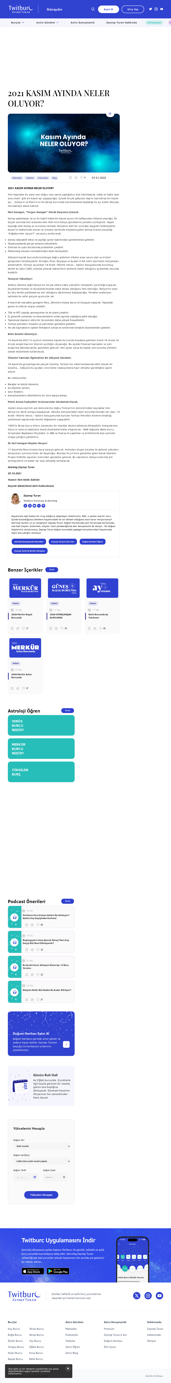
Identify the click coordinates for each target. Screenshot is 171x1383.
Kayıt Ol (108, 9)
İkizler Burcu (15, 1340)
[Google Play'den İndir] (58, 1271)
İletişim (151, 1340)
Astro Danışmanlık (83, 22)
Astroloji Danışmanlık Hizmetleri (28, 541)
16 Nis (29, 910)
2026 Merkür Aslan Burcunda (21, 676)
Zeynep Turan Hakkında (121, 22)
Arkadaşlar (154, 22)
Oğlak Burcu (36, 1347)
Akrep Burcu (36, 1334)
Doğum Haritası (113, 1340)
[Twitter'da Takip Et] (136, 1296)
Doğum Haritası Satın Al (31, 1033)
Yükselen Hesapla (41, 1194)
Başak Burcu (15, 1359)
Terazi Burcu (36, 1328)
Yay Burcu (35, 1340)
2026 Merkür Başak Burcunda (21, 616)
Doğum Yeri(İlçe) (21, 1155)
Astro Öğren (72, 1347)
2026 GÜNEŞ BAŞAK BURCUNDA (60, 616)
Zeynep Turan (155, 1328)
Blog (54, 177)
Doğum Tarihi (19, 1170)
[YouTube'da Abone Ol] (159, 1296)
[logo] (23, 9)
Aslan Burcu (15, 1353)
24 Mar (29, 985)
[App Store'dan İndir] (33, 1271)
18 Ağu (18, 609)
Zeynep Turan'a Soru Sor (62, 541)
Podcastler (43, 177)
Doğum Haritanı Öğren (92, 541)
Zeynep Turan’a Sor (115, 1334)
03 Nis (29, 960)
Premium (109, 1328)
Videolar (30, 177)
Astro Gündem (45, 22)
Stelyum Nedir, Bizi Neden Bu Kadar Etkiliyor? (47, 989)
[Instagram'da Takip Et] (148, 1296)
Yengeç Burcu (16, 1347)
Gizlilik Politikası (154, 1375)
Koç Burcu (14, 1328)
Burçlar (16, 22)
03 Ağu (18, 669)
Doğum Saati (49, 1170)
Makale (16, 603)
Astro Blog (71, 1353)
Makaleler (17, 177)
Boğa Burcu (15, 1334)
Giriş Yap (132, 9)
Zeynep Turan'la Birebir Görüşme (29, 550)
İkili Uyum (110, 1347)
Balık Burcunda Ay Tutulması (98, 616)
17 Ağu (57, 609)
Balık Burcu (36, 1359)
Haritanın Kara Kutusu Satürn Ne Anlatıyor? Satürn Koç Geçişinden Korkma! (46, 917)
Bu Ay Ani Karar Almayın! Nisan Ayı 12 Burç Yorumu (46, 967)
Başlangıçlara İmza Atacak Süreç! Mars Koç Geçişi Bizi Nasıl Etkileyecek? (46, 942)
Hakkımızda (154, 1334)
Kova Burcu (36, 1353)
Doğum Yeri (18, 1140)
